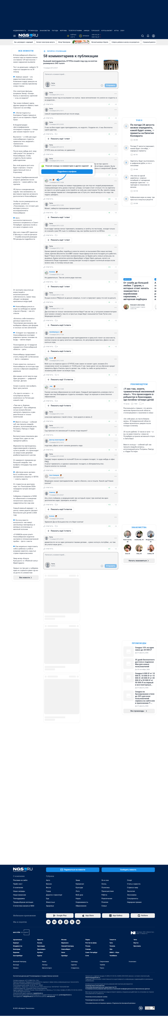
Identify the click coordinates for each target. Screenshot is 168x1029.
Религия (104, 902)
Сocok (51, 358)
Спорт (129, 880)
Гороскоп (95, 30)
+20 (109, 199)
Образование (81, 906)
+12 (109, 235)
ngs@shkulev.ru (38, 993)
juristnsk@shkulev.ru (65, 995)
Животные (50, 902)
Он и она (105, 880)
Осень (103, 884)
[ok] (60, 922)
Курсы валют (106, 30)
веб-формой (51, 996)
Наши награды (19, 891)
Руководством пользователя (94, 985)
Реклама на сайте (20, 880)
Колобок (52, 272)
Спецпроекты (132, 899)
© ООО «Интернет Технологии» (23, 1008)
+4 (109, 282)
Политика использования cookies (96, 997)
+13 (109, 267)
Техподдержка (19, 899)
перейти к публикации (56, 51)
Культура (79, 888)
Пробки (84, 36)
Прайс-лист (17, 884)
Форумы (63, 30)
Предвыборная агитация (23, 902)
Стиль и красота (133, 884)
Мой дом (79, 895)
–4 (115, 435)
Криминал (80, 884)
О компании (18, 888)
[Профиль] (153, 36)
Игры (116, 30)
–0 (115, 104)
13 (58, 375)
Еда (47, 899)
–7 (115, 401)
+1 (109, 104)
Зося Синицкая (54, 475)
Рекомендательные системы (94, 1000)
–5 (115, 282)
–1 (115, 154)
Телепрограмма (75, 30)
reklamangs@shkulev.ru (92, 977)
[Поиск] (142, 36)
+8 (109, 213)
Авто (48, 880)
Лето (78, 891)
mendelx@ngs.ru (54, 332)
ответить (49, 104)
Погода (55, 30)
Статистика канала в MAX (23, 906)
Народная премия (134, 902)
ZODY (122, 30)
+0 (109, 134)
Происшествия (107, 891)
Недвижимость (19, 30)
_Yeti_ (51, 386)
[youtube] (78, 922)
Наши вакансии (19, 895)
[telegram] (48, 922)
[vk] (54, 922)
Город (48, 891)
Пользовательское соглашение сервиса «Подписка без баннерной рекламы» (110, 1003)
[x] (72, 922)
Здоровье (50, 906)
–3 (115, 199)
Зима (78, 880)
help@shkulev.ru (28, 996)
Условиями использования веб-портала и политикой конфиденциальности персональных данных (117, 989)
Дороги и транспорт (54, 895)
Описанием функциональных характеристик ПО (101, 987)
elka (50, 180)
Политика (105, 888)
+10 (109, 526)
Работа (104, 895)
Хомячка (52, 492)
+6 (109, 302)
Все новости (25, 50)
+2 (109, 154)
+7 (109, 175)
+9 (109, 375)
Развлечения (106, 899)
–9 (115, 450)
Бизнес (49, 884)
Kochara (51, 516)
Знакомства (45, 30)
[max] (66, 922)
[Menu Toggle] (14, 36)
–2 (115, 175)
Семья (104, 906)
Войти (53, 85)
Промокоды (33, 30)
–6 (115, 526)
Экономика (131, 895)
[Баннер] (80, 42)
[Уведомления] (148, 36)
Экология (131, 891)
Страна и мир (132, 888)
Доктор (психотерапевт (57, 440)
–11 (115, 375)
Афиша (86, 30)
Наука (78, 899)
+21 (109, 549)
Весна (48, 888)
